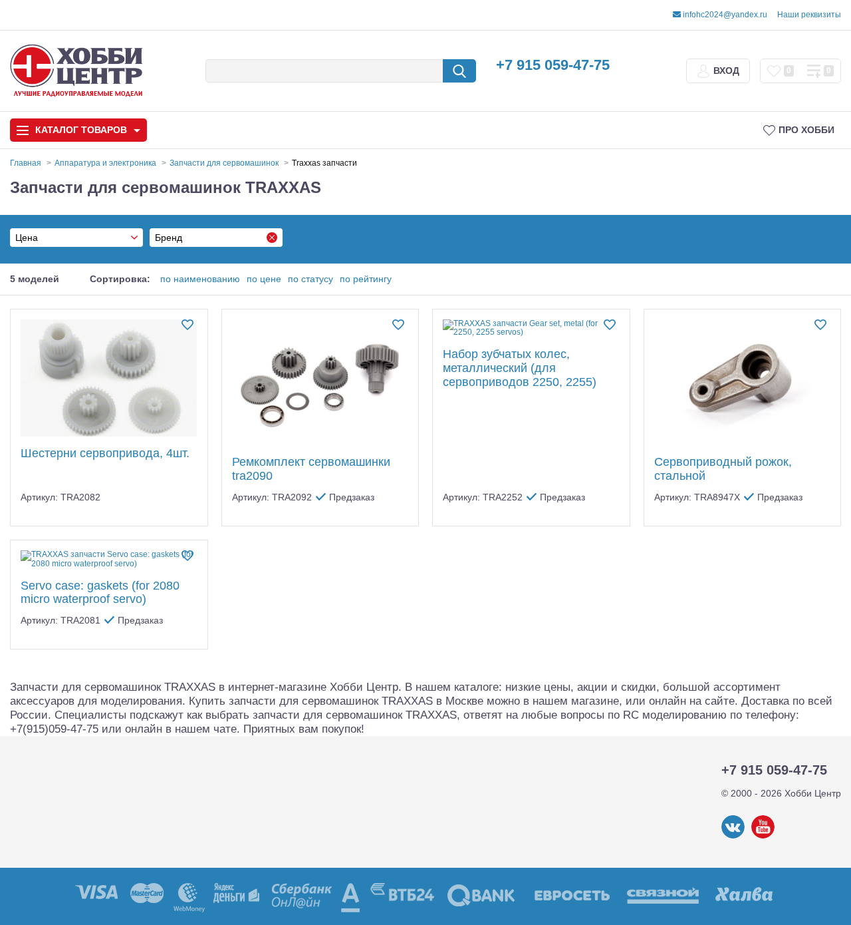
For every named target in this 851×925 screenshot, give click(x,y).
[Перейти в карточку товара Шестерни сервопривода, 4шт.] (109, 378)
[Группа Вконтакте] (733, 835)
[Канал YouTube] (763, 835)
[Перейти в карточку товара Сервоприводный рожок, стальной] (742, 382)
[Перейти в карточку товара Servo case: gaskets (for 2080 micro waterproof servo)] (109, 559)
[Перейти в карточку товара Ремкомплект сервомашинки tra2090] (320, 382)
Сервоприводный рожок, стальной (723, 468)
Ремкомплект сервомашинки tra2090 (311, 468)
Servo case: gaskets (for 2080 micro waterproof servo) (100, 592)
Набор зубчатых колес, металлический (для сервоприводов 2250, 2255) (519, 367)
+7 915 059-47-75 (553, 65)
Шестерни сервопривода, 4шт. (105, 453)
